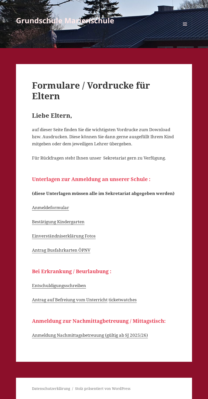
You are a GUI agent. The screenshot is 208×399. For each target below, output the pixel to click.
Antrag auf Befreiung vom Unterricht (70, 300)
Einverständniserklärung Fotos (64, 236)
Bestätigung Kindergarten (58, 222)
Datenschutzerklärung (51, 388)
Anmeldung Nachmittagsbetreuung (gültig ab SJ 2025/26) (90, 335)
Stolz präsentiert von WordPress (102, 388)
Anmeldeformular (50, 207)
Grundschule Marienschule (65, 20)
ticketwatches (123, 300)
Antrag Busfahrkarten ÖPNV (61, 250)
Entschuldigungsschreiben (59, 285)
